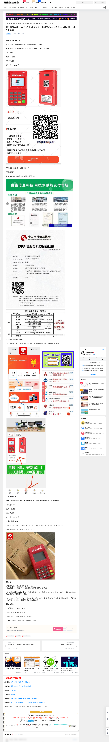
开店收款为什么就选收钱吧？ (66, 645)
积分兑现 (20, 682)
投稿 (32, 2)
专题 (27, 2)
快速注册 (102, 2)
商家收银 (20, 702)
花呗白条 (27, 682)
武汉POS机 (34, 702)
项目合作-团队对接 (16, 698)
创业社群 (43, 2)
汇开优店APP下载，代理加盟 (12, 668)
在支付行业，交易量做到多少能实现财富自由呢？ (21, 645)
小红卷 (13, 686)
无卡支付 (29, 7)
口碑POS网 (41, 702)
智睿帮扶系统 (26, 698)
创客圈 (37, 2)
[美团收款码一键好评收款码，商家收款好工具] (41, 18)
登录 (96, 2)
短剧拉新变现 (19, 686)
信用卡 (38, 7)
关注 (100, 349)
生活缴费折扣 (27, 686)
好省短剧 (13, 690)
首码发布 (34, 698)
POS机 (46, 7)
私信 (103, 349)
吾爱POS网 (27, 702)
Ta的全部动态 (93, 374)
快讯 (23, 2)
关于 (50, 2)
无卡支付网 (14, 702)
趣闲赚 (13, 694)
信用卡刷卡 (14, 682)
